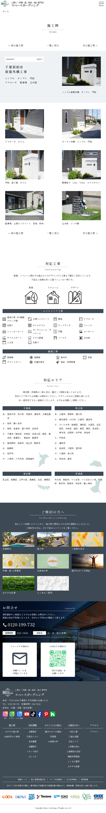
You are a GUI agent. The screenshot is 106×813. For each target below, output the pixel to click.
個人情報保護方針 (38, 779)
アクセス (94, 731)
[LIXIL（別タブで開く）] (8, 796)
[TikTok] (33, 714)
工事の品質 (73, 736)
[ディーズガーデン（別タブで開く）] (75, 796)
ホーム (6, 11)
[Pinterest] (46, 714)
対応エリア (73, 741)
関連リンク (22, 779)
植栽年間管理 (73, 756)
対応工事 (73, 731)
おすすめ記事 (73, 766)
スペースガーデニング (25, 5)
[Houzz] (52, 714)
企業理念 (32, 731)
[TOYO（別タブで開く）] (61, 796)
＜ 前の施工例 (15, 45)
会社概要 (32, 741)
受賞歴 (53, 736)
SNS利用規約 (71, 779)
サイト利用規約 (56, 779)
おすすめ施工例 (12, 731)
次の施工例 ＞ (90, 45)
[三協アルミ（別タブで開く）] (20, 796)
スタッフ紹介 (32, 751)
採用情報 (84, 779)
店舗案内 (32, 746)
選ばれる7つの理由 (53, 731)
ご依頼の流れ (73, 746)
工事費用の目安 (73, 751)
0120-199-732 (19, 624)
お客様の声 (53, 741)
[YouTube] (26, 714)
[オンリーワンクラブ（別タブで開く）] (86, 796)
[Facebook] (39, 714)
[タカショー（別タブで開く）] (44, 796)
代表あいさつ (32, 736)
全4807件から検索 (12, 736)
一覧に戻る (53, 45)
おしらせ (32, 756)
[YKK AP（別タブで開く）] (31, 796)
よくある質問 (73, 761)
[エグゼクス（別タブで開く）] (98, 796)
